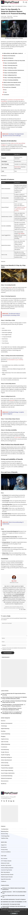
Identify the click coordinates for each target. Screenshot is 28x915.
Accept (14, 913)
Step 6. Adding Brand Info (10, 75)
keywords (11, 400)
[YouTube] (13, 801)
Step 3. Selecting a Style (10, 67)
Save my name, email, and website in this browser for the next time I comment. (14, 648)
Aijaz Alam (14, 580)
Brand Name (18, 167)
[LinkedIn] (25, 609)
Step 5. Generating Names (10, 72)
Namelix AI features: (8, 58)
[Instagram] (23, 609)
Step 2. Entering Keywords (10, 65)
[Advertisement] (14, 673)
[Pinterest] (6, 801)
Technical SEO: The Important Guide (11, 904)
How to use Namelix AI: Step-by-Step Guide (14, 60)
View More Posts (14, 582)
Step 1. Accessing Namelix (10, 63)
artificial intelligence (7, 497)
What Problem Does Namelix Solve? (12, 82)
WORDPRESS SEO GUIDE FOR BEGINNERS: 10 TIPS (14, 901)
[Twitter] (21, 609)
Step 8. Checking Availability (11, 80)
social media (17, 437)
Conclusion (6, 94)
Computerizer (14, 38)
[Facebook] (20, 609)
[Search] (23, 2)
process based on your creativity (15, 359)
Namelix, (10, 287)
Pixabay (21, 38)
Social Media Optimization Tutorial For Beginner (14, 899)
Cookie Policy (17, 911)
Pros (5, 89)
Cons (5, 92)
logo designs (21, 233)
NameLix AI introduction (9, 55)
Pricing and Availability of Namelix (12, 84)
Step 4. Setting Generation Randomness (14, 70)
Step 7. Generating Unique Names (12, 77)
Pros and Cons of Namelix (10, 87)
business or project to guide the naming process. (20, 209)
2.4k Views (15, 16)
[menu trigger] (26, 2)
